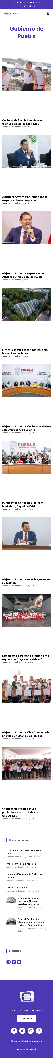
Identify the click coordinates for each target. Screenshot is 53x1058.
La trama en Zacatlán (17, 887)
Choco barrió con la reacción (21, 864)
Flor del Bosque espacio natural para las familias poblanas (25, 351)
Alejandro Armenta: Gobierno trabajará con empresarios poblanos (26, 428)
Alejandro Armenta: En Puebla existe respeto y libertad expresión (24, 198)
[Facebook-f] (14, 1031)
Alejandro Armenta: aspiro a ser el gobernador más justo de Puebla (23, 275)
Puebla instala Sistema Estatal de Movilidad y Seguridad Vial (23, 504)
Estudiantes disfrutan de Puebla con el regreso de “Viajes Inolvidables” (26, 657)
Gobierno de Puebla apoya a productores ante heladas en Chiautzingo (20, 812)
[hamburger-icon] (48, 13)
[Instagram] (30, 6)
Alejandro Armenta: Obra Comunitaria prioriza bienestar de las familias (25, 734)
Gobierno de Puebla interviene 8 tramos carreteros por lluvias (22, 122)
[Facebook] (20, 6)
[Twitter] (25, 6)
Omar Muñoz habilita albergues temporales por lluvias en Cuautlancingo (31, 922)
